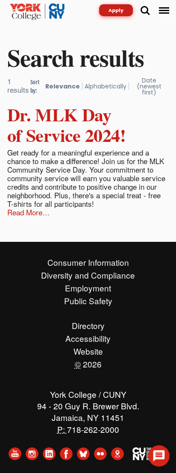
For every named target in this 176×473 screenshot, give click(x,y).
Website (88, 349)
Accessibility (88, 336)
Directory (88, 323)
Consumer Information (88, 260)
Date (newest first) (149, 86)
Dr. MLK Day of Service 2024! (66, 124)
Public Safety (88, 299)
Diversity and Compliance (88, 273)
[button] (159, 456)
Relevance (62, 86)
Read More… (28, 212)
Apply (116, 10)
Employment (88, 286)
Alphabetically (105, 86)
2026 (88, 362)
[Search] (145, 10)
